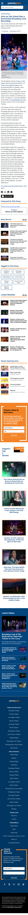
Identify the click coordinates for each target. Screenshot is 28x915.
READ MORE (20, 448)
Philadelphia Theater (14, 731)
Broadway (5, 31)
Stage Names (14, 826)
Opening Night (14, 761)
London (14, 819)
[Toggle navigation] (1, 3)
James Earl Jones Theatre (17, 392)
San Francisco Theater (14, 734)
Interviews (14, 765)
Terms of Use (18, 907)
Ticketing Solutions (14, 843)
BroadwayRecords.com (18, 100)
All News (14, 809)
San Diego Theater (14, 795)
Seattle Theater (14, 738)
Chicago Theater (14, 714)
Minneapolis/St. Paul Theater (14, 744)
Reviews (14, 758)
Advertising (14, 832)
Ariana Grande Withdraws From (14, 510)
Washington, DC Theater (14, 741)
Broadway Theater (14, 710)
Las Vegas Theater (14, 724)
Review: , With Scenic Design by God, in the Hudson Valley (14, 598)
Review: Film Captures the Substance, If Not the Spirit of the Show (14, 540)
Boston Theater (14, 721)
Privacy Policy (10, 907)
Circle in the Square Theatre (10, 85)
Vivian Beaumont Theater (17, 386)
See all (24, 220)
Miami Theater (14, 727)
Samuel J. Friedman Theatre (18, 369)
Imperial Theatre (15, 374)
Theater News (5, 14)
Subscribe (14, 435)
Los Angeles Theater (14, 717)
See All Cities (14, 748)
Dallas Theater (14, 778)
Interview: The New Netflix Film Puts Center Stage (14, 569)
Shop (14, 829)
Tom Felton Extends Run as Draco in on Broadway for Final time (14, 481)
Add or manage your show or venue (14, 836)
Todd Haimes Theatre (16, 380)
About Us (14, 839)
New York (14, 815)
